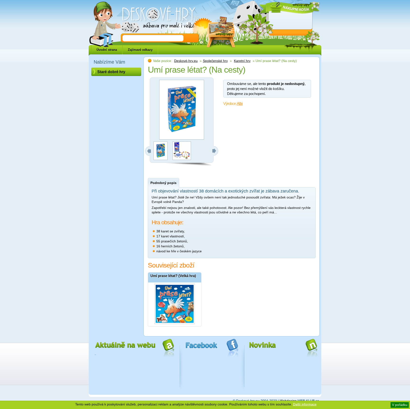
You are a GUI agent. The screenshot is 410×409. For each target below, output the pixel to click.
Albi (239, 104)
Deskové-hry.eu (186, 61)
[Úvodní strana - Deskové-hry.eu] (157, 18)
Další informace (305, 404)
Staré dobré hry (111, 72)
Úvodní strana (107, 50)
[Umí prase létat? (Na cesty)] (161, 159)
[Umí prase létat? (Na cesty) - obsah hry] (181, 159)
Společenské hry (215, 61)
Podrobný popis (163, 183)
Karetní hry (242, 61)
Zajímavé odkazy (140, 50)
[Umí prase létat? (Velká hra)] (175, 303)
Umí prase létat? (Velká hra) (173, 276)
